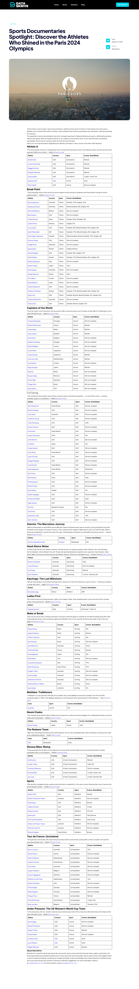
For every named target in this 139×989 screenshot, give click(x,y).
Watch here (56, 735)
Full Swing (32, 392)
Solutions (74, 5)
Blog (83, 5)
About (65, 5)
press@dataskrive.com (69, 963)
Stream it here (58, 152)
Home (56, 5)
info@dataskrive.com (36, 963)
